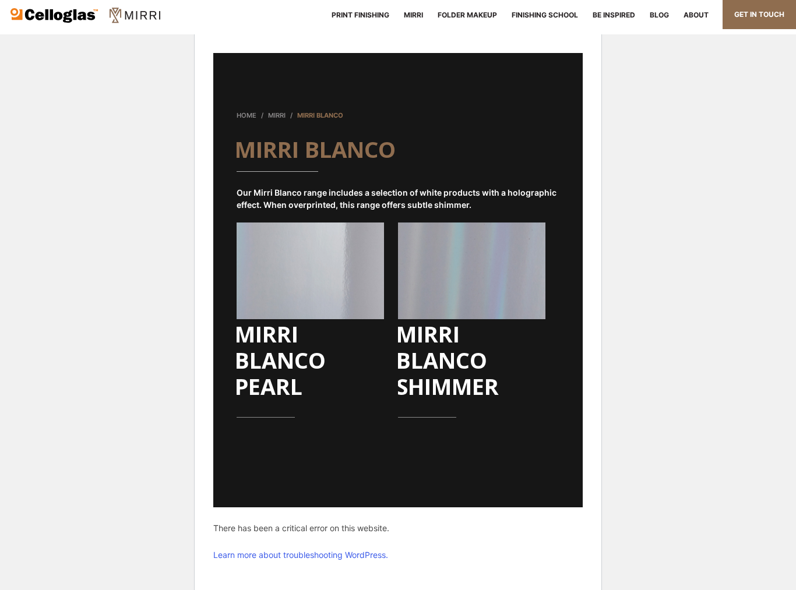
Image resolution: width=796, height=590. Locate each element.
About (696, 14)
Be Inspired (614, 14)
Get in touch (759, 14)
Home (246, 115)
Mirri (413, 14)
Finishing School (545, 14)
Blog (659, 14)
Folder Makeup (467, 14)
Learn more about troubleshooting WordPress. (300, 555)
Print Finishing (358, 14)
